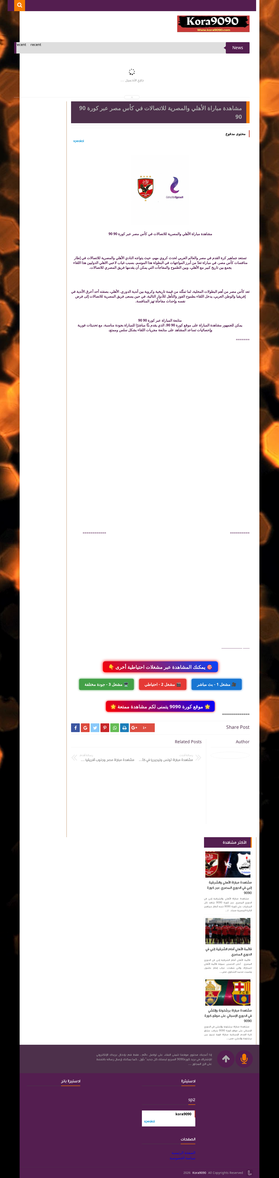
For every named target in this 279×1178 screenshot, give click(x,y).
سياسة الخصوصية (182, 1157)
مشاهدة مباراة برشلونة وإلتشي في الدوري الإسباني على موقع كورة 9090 (228, 1015)
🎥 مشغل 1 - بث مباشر (216, 684)
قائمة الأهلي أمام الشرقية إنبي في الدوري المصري (229, 952)
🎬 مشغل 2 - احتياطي (163, 684)
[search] (19, 5)
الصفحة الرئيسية (183, 1152)
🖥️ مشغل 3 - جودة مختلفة (106, 684)
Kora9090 (199, 1173)
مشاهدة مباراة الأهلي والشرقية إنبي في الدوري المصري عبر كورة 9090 (229, 887)
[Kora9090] (213, 30)
